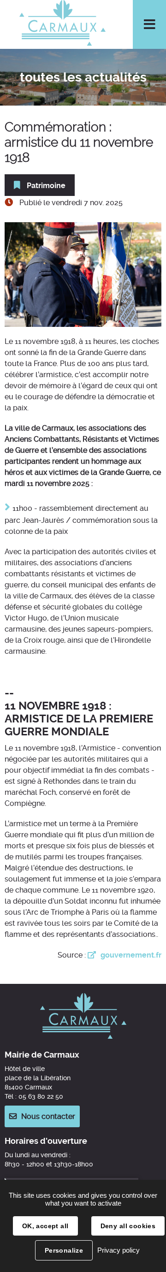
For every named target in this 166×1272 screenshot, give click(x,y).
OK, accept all (45, 1226)
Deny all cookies (128, 1226)
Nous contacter (48, 1116)
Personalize (64, 1250)
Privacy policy (118, 1250)
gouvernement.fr (131, 955)
